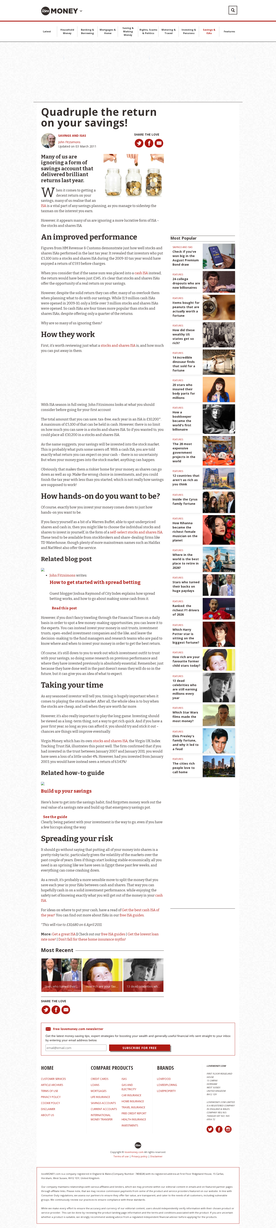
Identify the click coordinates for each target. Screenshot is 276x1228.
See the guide (55, 817)
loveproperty (166, 1091)
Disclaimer (156, 1156)
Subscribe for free (139, 1048)
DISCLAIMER (48, 1109)
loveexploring (167, 1085)
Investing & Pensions (189, 31)
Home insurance (133, 1101)
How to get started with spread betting (95, 582)
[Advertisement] (138, 72)
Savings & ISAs (209, 31)
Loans (95, 1085)
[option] (61, 975)
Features (229, 31)
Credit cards (99, 1079)
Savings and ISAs (72, 135)
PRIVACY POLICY (51, 1097)
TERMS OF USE (49, 1091)
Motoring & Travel (169, 31)
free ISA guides (132, 915)
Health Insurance (134, 1119)
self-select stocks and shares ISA (136, 532)
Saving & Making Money (128, 31)
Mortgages (98, 1091)
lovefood (164, 1079)
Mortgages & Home (108, 31)
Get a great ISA (64, 934)
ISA (44, 206)
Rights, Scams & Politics (148, 31)
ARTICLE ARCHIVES (52, 1085)
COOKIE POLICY (50, 1103)
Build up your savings (66, 791)
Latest (47, 31)
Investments (130, 1125)
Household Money (67, 31)
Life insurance (100, 1097)
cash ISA (141, 273)
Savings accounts (103, 1103)
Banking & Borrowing (87, 31)
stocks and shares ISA (118, 345)
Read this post (64, 608)
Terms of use (121, 1156)
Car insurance (131, 1095)
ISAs (124, 1079)
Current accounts (104, 1109)
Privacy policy (139, 1156)
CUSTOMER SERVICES (53, 1079)
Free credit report (134, 1113)
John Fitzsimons (69, 142)
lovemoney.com (134, 1152)
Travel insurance (133, 1107)
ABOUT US (47, 1115)
